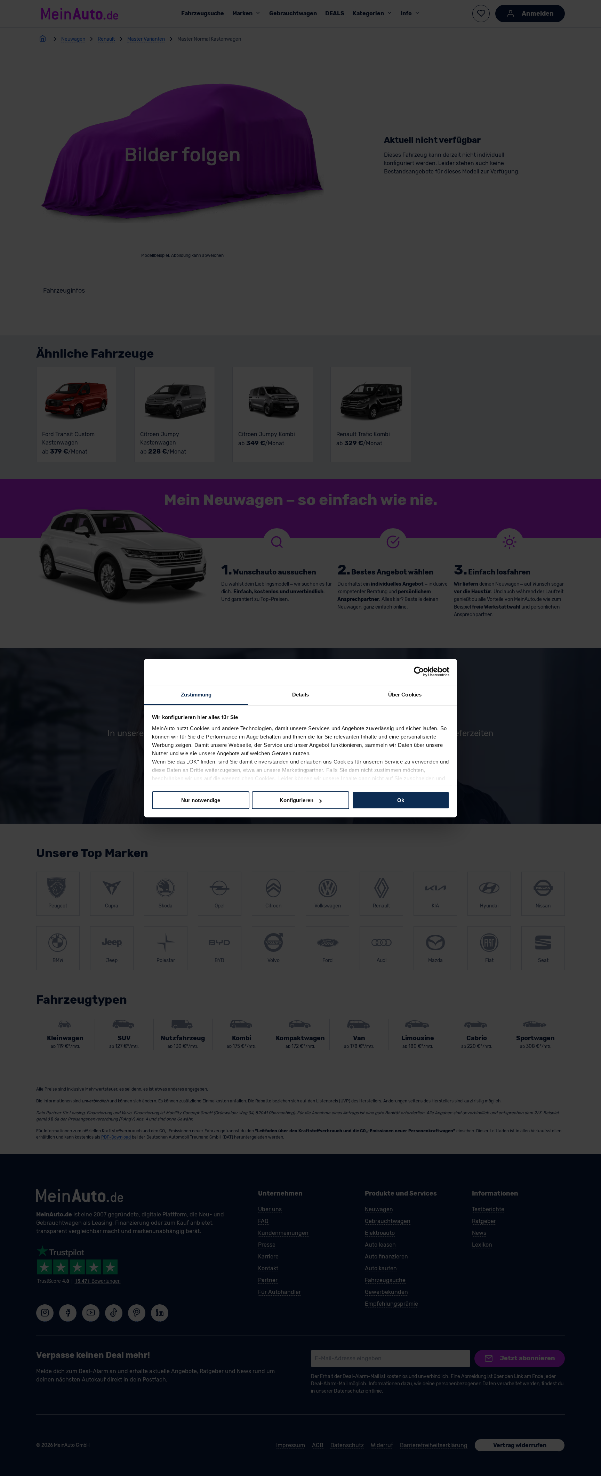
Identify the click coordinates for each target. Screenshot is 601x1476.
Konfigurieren (296, 800)
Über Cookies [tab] (405, 694)
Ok (400, 800)
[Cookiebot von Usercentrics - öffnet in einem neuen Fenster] (418, 672)
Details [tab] (300, 694)
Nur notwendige (200, 800)
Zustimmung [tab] (196, 694)
